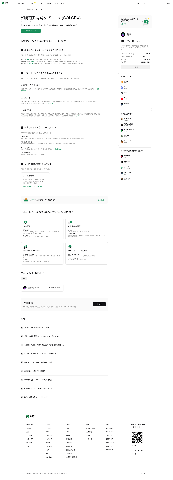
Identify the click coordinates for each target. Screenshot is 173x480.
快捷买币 (49, 428)
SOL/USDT (109, 446)
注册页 (32, 61)
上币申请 (89, 439)
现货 (24, 278)
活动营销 (29, 435)
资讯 (27, 432)
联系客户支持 (90, 428)
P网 (32, 200)
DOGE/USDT (110, 443)
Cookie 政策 (42, 473)
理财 (47, 450)
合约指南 (89, 435)
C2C (47, 432)
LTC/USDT (109, 450)
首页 (22, 9)
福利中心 (69, 443)
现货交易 (49, 435)
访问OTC (77, 116)
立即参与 (123, 24)
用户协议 (28, 473)
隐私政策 (35, 473)
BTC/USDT (109, 428)
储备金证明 (29, 439)
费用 (67, 428)
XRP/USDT (109, 439)
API (67, 432)
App (28, 59)
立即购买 (101, 200)
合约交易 (49, 439)
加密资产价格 (70, 450)
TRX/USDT (109, 435)
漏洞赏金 (29, 443)
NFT (47, 453)
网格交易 (49, 443)
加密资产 (69, 453)
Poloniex (8, 3)
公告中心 (29, 428)
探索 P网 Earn (57, 149)
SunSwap (49, 457)
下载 (27, 446)
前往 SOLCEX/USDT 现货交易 (32, 186)
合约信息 (89, 432)
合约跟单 (49, 446)
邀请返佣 (69, 439)
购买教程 (30, 9)
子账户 (68, 435)
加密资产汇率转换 (72, 457)
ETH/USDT (109, 432)
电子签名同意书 (51, 473)
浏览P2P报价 (49, 103)
